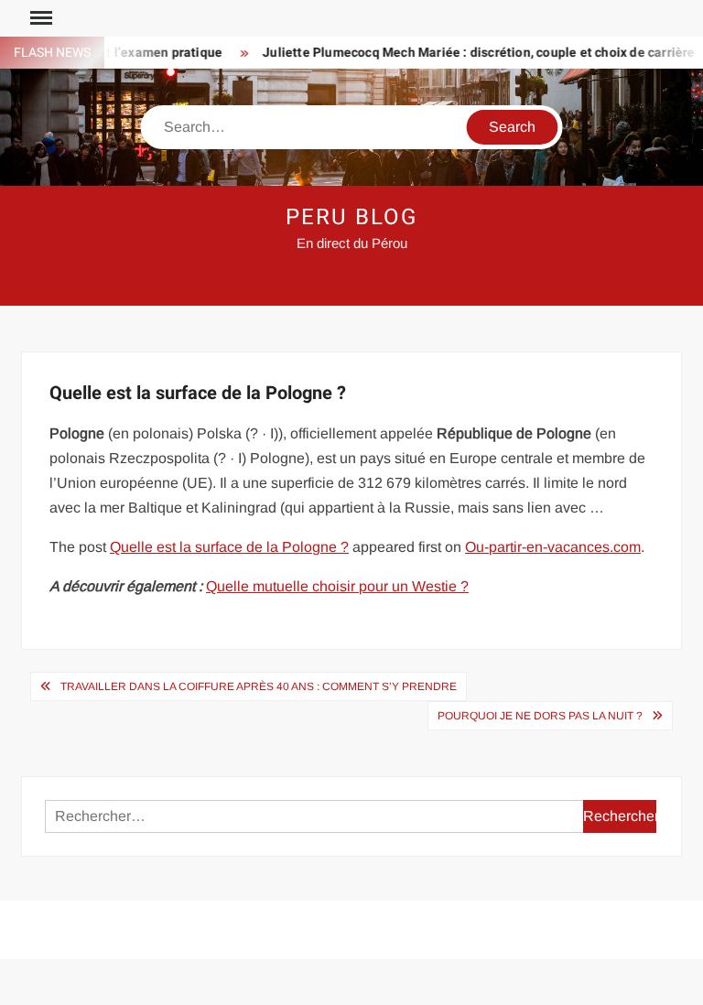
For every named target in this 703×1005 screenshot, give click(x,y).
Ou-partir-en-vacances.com (553, 547)
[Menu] (39, 18)
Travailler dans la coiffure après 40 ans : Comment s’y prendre (258, 686)
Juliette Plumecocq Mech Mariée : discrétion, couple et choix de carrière (470, 52)
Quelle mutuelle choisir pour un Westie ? (337, 586)
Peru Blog (351, 217)
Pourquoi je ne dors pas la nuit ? (540, 715)
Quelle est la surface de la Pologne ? (229, 547)
